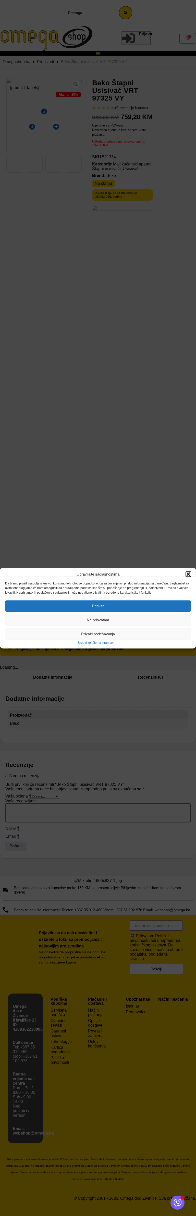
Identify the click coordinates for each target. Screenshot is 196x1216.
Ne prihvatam (98, 620)
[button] (188, 574)
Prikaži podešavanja (98, 634)
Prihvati (98, 606)
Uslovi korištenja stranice (95, 642)
